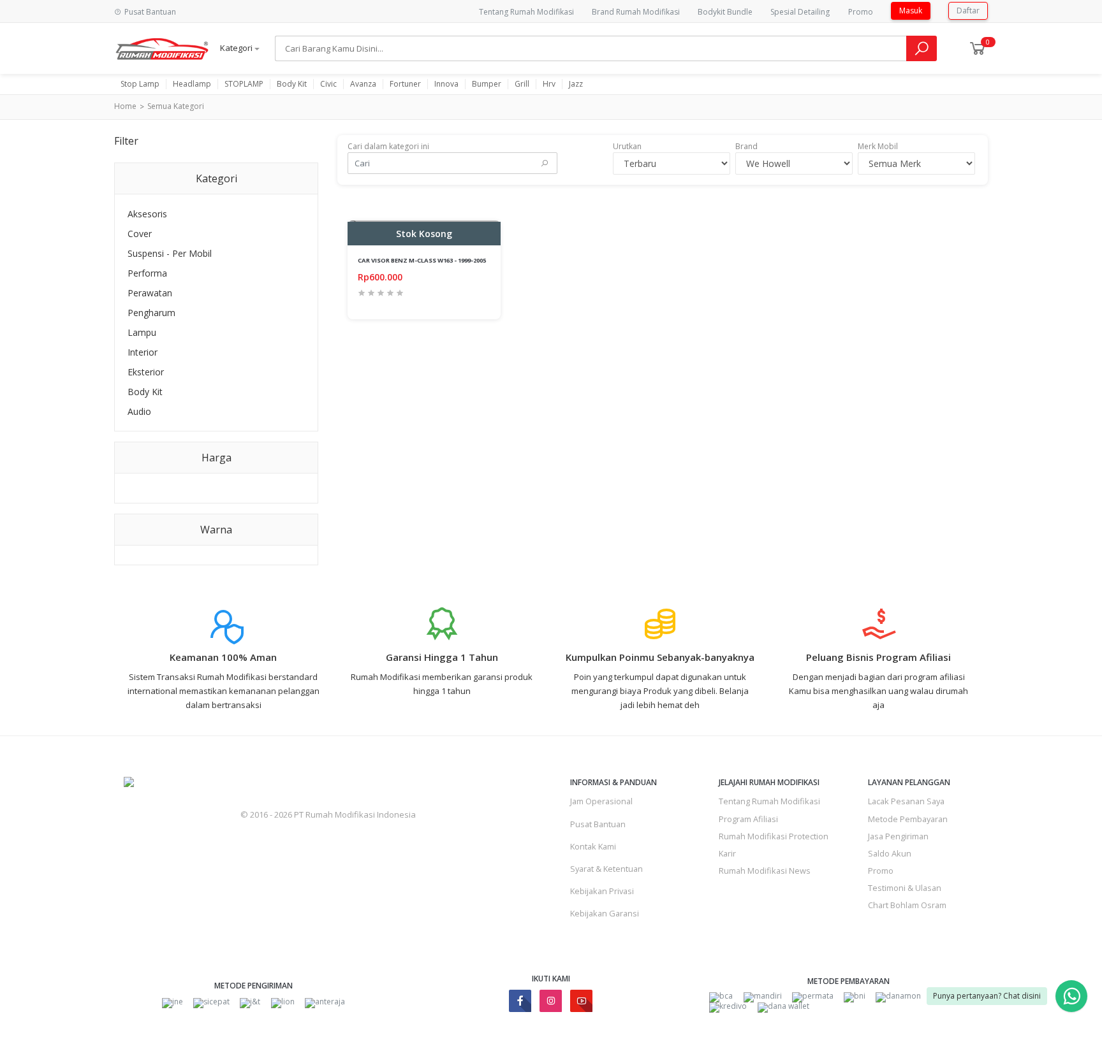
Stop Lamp (140, 84)
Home (125, 106)
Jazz (576, 84)
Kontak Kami (593, 846)
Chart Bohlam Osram (907, 905)
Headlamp (192, 84)
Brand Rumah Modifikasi (636, 11)
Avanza (363, 84)
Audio (139, 411)
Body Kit (292, 84)
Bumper (486, 84)
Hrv (549, 84)
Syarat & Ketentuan (606, 868)
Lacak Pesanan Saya (906, 801)
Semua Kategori (175, 106)
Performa (147, 273)
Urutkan (627, 146)
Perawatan (150, 293)
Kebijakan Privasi (602, 891)
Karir (727, 853)
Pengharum (151, 313)
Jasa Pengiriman (898, 836)
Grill (522, 84)
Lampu (142, 332)
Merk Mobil (878, 146)
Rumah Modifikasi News (765, 870)
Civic (328, 84)
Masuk (910, 10)
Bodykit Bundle (725, 11)
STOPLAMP (243, 84)
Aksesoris (147, 214)
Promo (860, 11)
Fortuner (405, 84)
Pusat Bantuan (598, 824)
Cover (140, 234)
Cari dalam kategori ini (388, 146)
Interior (143, 352)
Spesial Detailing (800, 11)
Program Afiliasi (748, 819)
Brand (746, 146)
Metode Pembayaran (908, 819)
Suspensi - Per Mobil (170, 253)
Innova (446, 84)
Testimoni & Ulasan (904, 887)
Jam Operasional (601, 801)
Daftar (968, 10)
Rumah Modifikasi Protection (773, 836)
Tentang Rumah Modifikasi (526, 11)
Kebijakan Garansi (604, 913)
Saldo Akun (889, 853)
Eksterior (146, 372)
